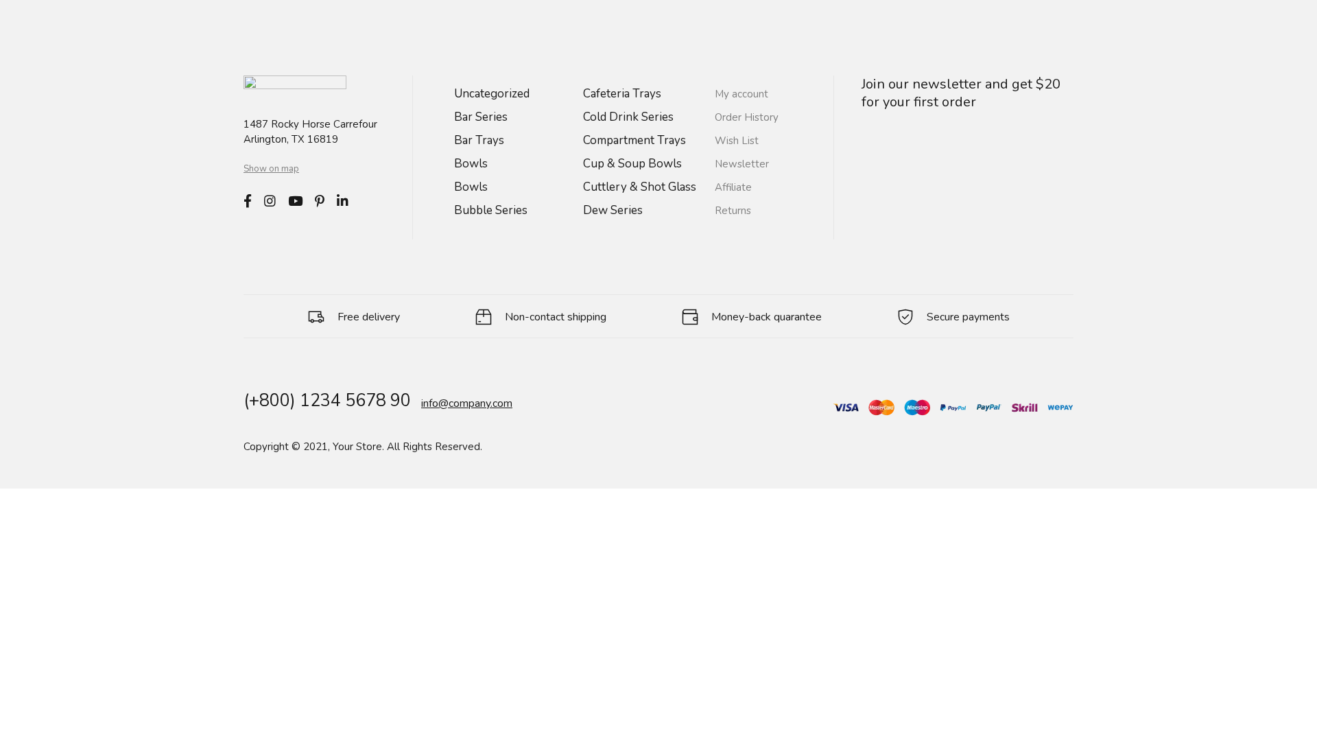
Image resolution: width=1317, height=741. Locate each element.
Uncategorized (492, 94)
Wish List (737, 141)
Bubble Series (490, 210)
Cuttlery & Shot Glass (639, 187)
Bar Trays (479, 140)
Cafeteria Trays (622, 94)
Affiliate (733, 187)
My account (741, 94)
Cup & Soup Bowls (632, 164)
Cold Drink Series (628, 117)
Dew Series (613, 210)
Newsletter (742, 164)
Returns (733, 210)
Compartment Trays (634, 140)
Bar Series (481, 117)
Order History (747, 117)
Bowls (471, 164)
